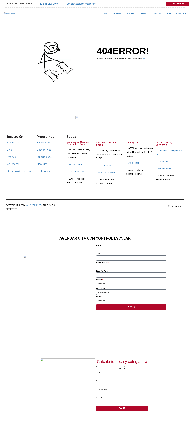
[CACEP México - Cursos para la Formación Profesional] (9, 14)
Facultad (99, 279)
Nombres (99, 372)
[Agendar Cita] (182, 397)
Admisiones (131, 13)
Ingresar (179, 4)
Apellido (98, 254)
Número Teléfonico (102, 271)
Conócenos (157, 13)
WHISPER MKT (33, 205)
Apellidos (99, 381)
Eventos (144, 13)
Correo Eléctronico (102, 262)
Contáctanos (181, 13)
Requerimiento (101, 288)
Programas (117, 13)
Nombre (98, 245)
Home (106, 13)
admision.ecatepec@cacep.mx (81, 4)
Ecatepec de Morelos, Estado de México (78, 142)
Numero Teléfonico (102, 398)
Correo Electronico (102, 389)
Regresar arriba (176, 206)
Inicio (143, 58)
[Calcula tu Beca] (182, 406)
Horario (98, 296)
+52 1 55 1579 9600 (48, 4)
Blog (169, 13)
